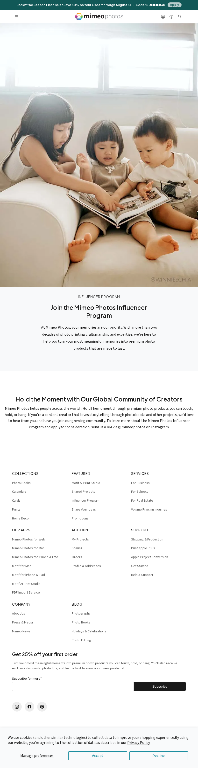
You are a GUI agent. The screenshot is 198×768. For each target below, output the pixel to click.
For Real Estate (142, 500)
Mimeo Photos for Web (28, 539)
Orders (77, 557)
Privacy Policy (138, 742)
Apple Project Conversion (149, 557)
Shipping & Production (147, 539)
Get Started (139, 566)
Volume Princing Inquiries (149, 509)
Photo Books (21, 483)
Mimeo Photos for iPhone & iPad (35, 557)
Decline (158, 755)
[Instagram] (17, 707)
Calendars (19, 491)
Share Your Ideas (84, 509)
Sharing (77, 548)
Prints (16, 509)
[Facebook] (29, 707)
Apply (174, 5)
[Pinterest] (42, 707)
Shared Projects (83, 491)
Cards (16, 500)
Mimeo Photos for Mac (28, 548)
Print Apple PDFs (143, 548)
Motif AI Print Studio (86, 483)
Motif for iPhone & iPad (28, 575)
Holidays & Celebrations (89, 631)
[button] (16, 16)
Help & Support (142, 575)
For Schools (139, 491)
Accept (97, 755)
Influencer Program (85, 500)
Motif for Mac (21, 566)
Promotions (80, 518)
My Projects (80, 539)
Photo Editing (81, 640)
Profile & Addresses (86, 566)
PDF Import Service (26, 592)
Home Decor (21, 518)
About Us (18, 613)
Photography (81, 613)
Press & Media (22, 622)
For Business (140, 483)
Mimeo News (21, 631)
